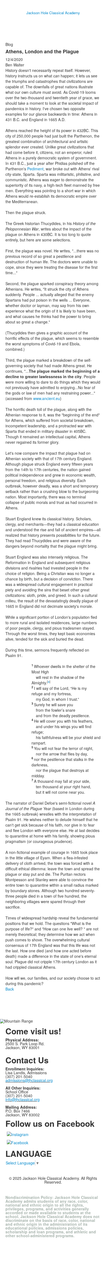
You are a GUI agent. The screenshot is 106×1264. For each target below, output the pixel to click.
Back (9, 989)
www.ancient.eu (46, 398)
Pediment (35, 168)
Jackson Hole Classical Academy (53, 12)
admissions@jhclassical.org (29, 1080)
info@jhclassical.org (22, 1099)
